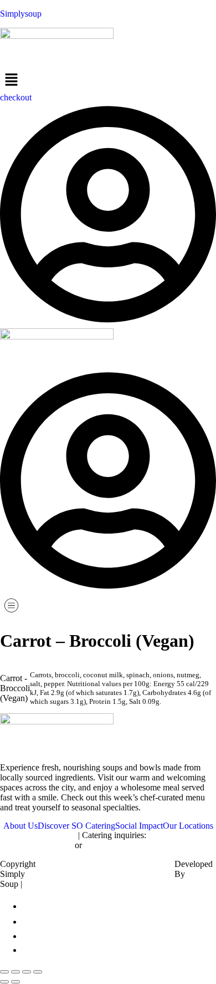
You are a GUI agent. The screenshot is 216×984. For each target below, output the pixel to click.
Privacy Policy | (85, 874)
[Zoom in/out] (4, 971)
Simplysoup (21, 13)
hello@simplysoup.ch (38, 835)
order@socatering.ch (36, 845)
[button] (108, 80)
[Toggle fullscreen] (15, 971)
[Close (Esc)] (37, 971)
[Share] (26, 971)
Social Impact (139, 825)
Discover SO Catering (76, 825)
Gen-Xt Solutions (194, 879)
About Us (20, 825)
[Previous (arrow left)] (4, 981)
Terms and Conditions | (123, 874)
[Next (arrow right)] (15, 981)
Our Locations (188, 825)
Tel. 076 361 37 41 (117, 845)
